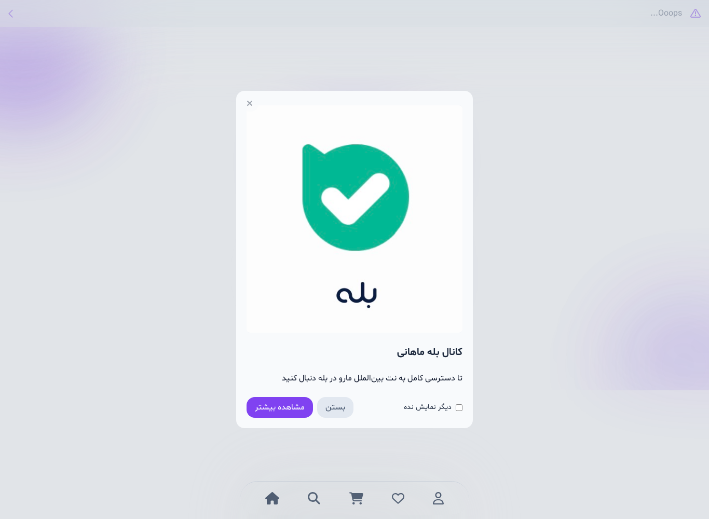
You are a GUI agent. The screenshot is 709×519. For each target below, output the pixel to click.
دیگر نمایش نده (428, 407)
